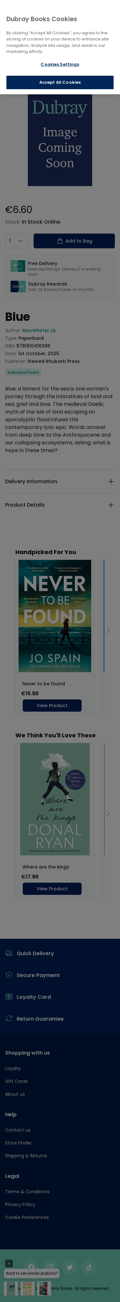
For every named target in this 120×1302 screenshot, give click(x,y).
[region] (60, 47)
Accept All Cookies (60, 82)
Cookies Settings (60, 64)
